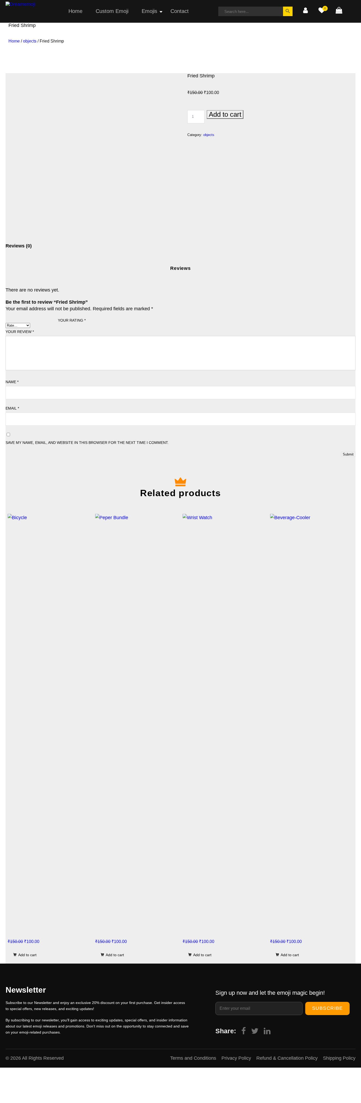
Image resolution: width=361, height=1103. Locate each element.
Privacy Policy (236, 1058)
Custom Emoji (112, 11)
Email (12, 408)
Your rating (72, 320)
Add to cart (225, 114)
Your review (20, 332)
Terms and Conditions (193, 1058)
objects (29, 41)
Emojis (149, 11)
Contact (179, 11)
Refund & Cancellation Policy (287, 1058)
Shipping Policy (339, 1058)
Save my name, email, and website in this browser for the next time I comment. (87, 442)
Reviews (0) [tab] (19, 245)
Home (75, 11)
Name (12, 382)
